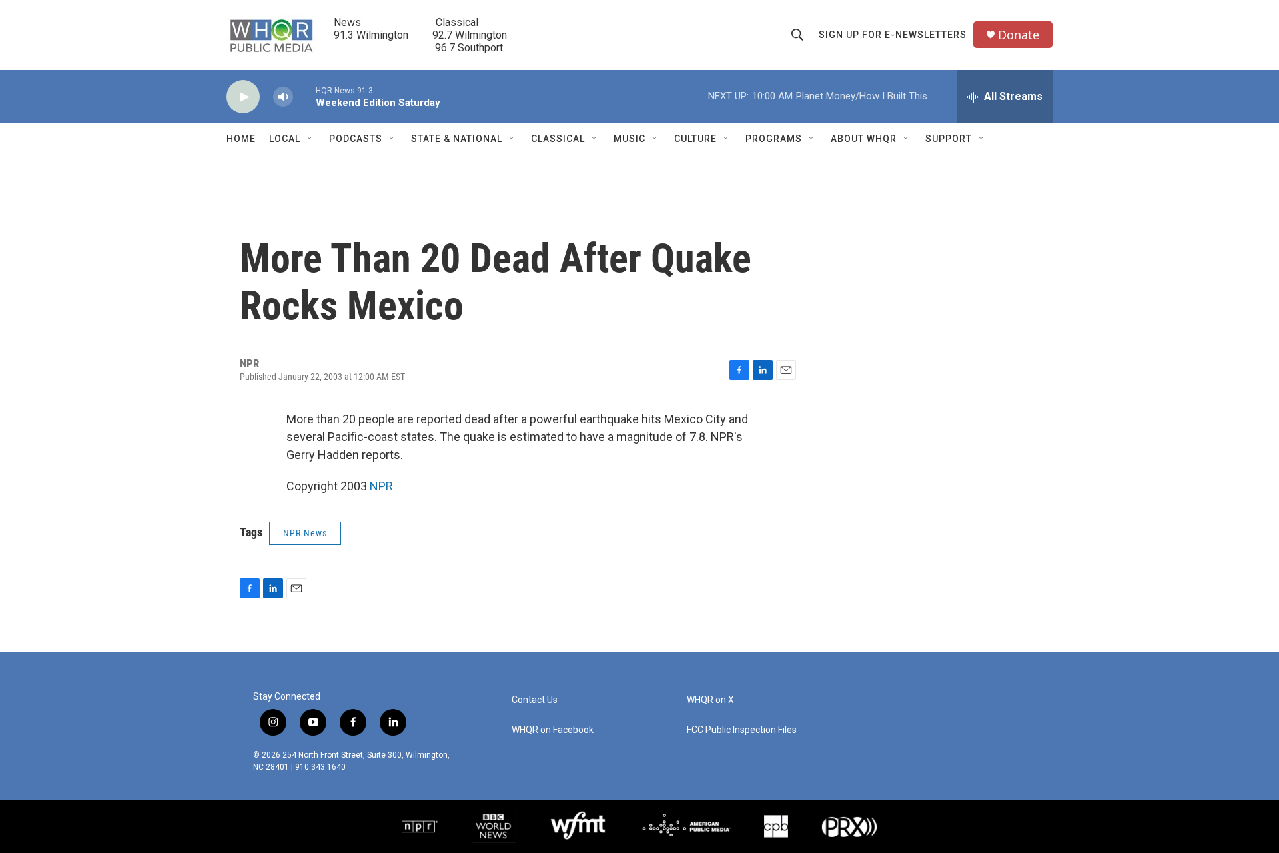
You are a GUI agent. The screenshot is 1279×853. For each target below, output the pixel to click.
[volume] (283, 97)
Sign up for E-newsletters (893, 34)
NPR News (305, 533)
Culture (695, 138)
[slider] (304, 96)
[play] (243, 97)
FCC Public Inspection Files (742, 730)
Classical (558, 138)
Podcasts (355, 138)
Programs (773, 138)
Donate (1018, 35)
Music (629, 138)
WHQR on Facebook (553, 730)
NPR (381, 486)
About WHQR (864, 138)
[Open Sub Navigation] (310, 138)
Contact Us (535, 700)
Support (948, 138)
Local (284, 138)
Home (241, 138)
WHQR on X (710, 700)
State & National (456, 138)
